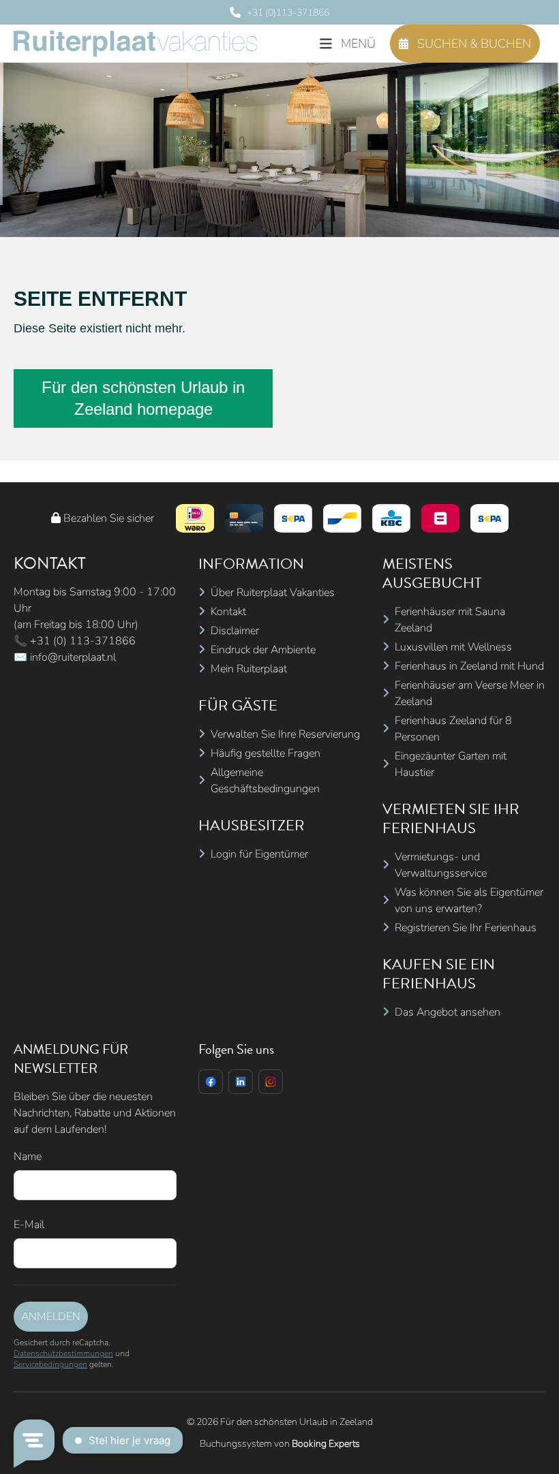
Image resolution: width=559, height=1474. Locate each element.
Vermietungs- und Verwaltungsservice (441, 865)
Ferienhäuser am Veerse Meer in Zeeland (470, 693)
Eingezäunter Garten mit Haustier (451, 764)
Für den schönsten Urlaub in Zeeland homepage (143, 398)
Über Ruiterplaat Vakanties (273, 592)
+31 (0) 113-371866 (83, 640)
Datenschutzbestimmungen (63, 1353)
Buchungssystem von (280, 1443)
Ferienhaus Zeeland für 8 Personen (453, 728)
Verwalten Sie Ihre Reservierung (285, 734)
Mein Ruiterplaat (249, 668)
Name (28, 1156)
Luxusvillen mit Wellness (453, 647)
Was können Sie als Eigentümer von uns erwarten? (469, 900)
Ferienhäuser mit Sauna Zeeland (450, 620)
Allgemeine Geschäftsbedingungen (265, 780)
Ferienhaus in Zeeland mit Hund (469, 666)
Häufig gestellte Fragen (265, 753)
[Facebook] (210, 1081)
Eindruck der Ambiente (263, 649)
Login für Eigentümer (259, 854)
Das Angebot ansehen (447, 1012)
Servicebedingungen (50, 1364)
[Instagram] (270, 1081)
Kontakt (228, 611)
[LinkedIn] (240, 1081)
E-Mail (29, 1224)
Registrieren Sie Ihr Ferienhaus (466, 927)
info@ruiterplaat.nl (73, 657)
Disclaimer (235, 630)
